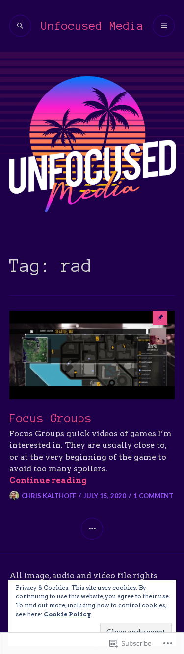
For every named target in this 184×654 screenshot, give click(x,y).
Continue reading (47, 480)
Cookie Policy (67, 614)
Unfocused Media (92, 26)
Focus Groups (50, 418)
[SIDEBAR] (92, 529)
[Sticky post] (92, 355)
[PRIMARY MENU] (164, 26)
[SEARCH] (20, 26)
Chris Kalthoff (49, 495)
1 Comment (153, 495)
